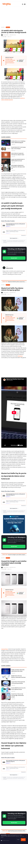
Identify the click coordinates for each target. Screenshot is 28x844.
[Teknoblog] (6, 4)
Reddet (18, 839)
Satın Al (7, 226)
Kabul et (23, 839)
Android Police (4, 649)
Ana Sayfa (2, 27)
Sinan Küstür (5, 35)
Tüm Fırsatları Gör (13, 238)
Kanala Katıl (14, 258)
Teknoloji (8, 27)
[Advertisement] (14, 795)
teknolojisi (20, 356)
